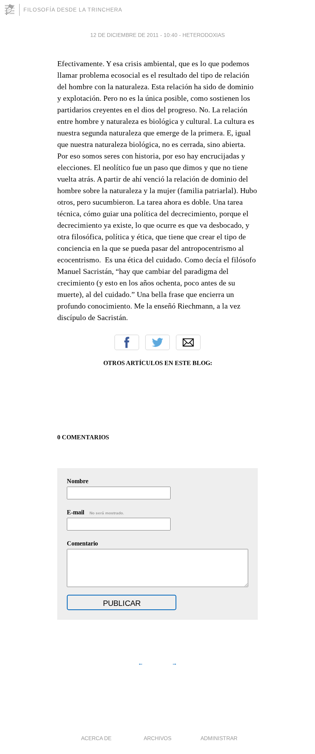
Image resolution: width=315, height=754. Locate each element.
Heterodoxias (203, 35)
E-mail (95, 512)
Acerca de (96, 738)
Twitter (157, 342)
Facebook (126, 342)
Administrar (219, 738)
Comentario (82, 543)
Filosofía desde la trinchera (72, 10)
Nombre (77, 481)
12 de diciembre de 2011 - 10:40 (133, 35)
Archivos (157, 738)
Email (188, 342)
